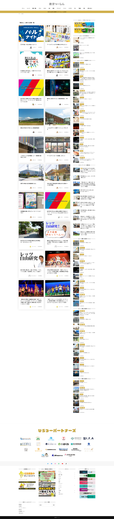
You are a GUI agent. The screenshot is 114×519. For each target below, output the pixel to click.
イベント (64, 8)
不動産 (80, 8)
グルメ (40, 8)
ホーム (23, 8)
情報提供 (20, 504)
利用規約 (20, 506)
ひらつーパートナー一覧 (23, 479)
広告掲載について (22, 511)
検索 (53, 505)
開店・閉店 (34, 8)
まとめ (45, 8)
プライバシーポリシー (22, 507)
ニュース (28, 8)
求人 (75, 8)
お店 (49, 8)
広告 (84, 8)
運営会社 (20, 509)
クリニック (58, 8)
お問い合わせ (89, 8)
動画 (53, 8)
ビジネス (70, 8)
